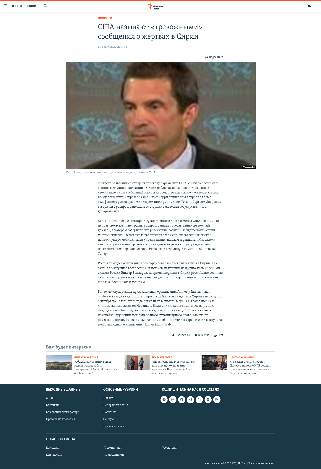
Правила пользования (60, 419)
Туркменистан (114, 454)
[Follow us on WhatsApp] (199, 399)
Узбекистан (170, 447)
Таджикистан (113, 447)
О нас (49, 398)
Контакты (52, 405)
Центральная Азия (86, 357)
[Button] (214, 57)
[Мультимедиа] (309, 6)
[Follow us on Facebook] (181, 399)
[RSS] (216, 399)
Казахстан (53, 447)
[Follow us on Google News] (208, 399)
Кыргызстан (54, 454)
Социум (108, 419)
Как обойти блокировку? (62, 412)
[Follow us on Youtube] (164, 399)
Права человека (162, 357)
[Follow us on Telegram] (190, 399)
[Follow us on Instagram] (172, 399)
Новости (105, 18)
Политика (109, 412)
